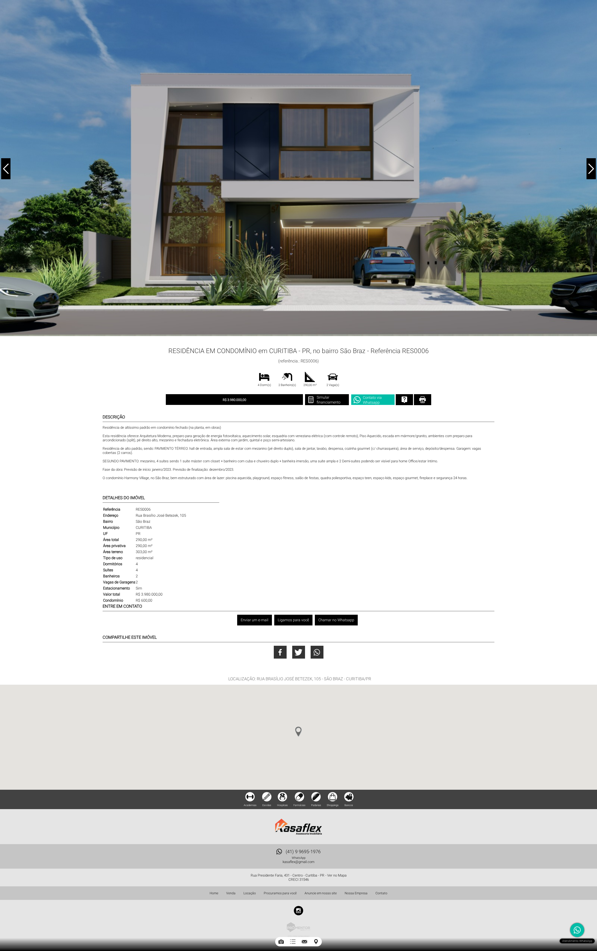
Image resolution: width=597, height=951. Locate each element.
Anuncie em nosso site (321, 893)
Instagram (298, 910)
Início (263, 341)
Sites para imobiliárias (298, 936)
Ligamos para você (293, 620)
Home (214, 893)
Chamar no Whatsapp (336, 620)
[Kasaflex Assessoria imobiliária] (298, 826)
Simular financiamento (328, 399)
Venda (231, 893)
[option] (298, 168)
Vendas (273, 341)
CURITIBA (285, 341)
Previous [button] (5, 168)
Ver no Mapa (337, 875)
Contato (381, 893)
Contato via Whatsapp (372, 400)
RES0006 (332, 341)
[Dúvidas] (404, 399)
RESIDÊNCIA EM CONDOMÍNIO (308, 341)
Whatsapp (317, 652)
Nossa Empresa (356, 893)
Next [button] (591, 168)
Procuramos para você (280, 893)
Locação (249, 893)
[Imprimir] (422, 399)
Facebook (280, 652)
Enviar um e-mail (254, 620)
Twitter (298, 652)
